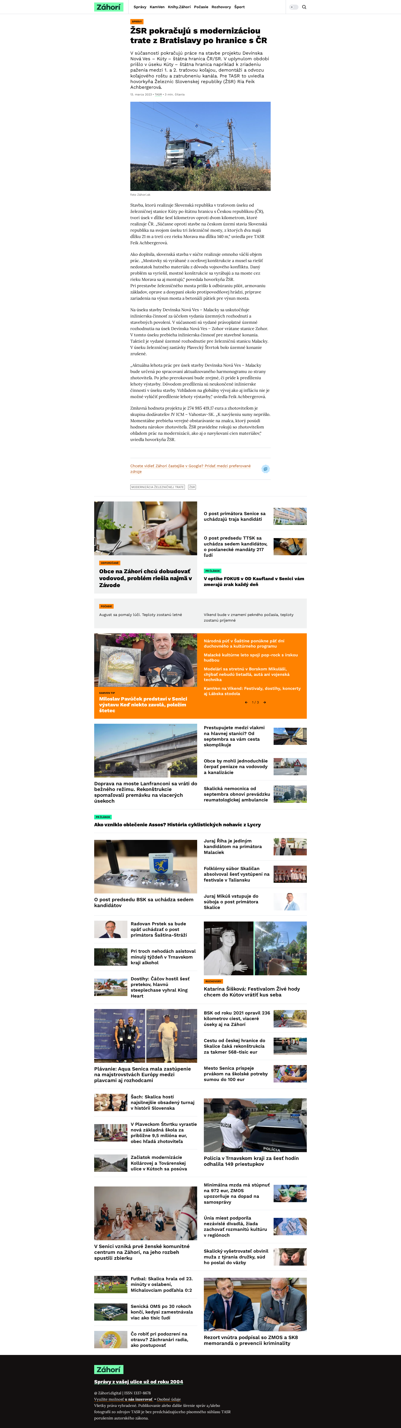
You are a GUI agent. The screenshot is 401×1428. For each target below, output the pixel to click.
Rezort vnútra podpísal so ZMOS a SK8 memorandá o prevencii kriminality (251, 1340)
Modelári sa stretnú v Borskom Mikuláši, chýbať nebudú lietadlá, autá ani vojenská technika (246, 674)
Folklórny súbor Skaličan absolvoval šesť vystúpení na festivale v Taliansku (237, 874)
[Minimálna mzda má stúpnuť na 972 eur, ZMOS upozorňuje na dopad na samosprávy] (290, 1193)
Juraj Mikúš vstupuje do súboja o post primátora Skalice (231, 901)
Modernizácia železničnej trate (157, 487)
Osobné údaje (169, 1399)
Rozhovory (221, 7)
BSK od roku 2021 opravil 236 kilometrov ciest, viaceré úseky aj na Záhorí (237, 1018)
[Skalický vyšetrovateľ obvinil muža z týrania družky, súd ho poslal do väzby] (290, 1257)
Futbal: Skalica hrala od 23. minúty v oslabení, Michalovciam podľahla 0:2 (162, 1284)
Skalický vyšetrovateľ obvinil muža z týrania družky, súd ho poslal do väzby (236, 1256)
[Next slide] (264, 702)
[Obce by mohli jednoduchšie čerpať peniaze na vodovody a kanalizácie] (290, 766)
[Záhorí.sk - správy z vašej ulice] (108, 7)
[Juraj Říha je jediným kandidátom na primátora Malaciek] (290, 846)
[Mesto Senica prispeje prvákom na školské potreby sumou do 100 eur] (290, 1073)
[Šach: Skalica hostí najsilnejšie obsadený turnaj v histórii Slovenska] (110, 1102)
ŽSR (192, 487)
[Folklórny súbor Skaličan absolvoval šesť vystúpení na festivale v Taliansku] (290, 874)
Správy (140, 7)
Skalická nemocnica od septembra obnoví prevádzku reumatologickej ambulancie (237, 794)
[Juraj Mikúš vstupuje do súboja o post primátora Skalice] (290, 901)
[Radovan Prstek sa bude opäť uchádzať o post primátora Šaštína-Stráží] (110, 929)
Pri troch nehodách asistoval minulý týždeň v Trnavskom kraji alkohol (163, 957)
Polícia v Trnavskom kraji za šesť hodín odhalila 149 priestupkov (251, 1161)
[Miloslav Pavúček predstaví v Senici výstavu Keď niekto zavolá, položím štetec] (145, 660)
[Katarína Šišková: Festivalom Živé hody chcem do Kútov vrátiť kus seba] (255, 948)
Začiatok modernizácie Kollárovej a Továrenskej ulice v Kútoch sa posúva (159, 1163)
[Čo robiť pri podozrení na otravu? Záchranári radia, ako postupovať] (110, 1339)
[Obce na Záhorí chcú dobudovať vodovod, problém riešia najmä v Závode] (145, 528)
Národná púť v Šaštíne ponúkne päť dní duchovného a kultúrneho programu (244, 643)
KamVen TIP (107, 693)
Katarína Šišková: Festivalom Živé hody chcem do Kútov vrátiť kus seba (252, 992)
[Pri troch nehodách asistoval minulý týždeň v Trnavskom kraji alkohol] (110, 957)
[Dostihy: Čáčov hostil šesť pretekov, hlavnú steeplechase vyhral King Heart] (110, 987)
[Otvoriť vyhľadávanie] (304, 7)
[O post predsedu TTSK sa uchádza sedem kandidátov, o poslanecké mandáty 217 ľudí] (290, 546)
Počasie (201, 7)
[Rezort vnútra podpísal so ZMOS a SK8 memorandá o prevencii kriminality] (255, 1305)
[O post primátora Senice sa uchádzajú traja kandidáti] (290, 516)
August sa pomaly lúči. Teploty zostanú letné (140, 614)
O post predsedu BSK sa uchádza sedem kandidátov (144, 902)
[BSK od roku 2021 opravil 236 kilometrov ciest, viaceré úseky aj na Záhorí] (290, 1018)
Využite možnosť (123, 1399)
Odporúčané (110, 563)
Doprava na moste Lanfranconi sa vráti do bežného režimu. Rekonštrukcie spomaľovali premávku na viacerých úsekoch (145, 792)
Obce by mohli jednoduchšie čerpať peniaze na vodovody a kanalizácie (236, 766)
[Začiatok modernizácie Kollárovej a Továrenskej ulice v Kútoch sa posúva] (110, 1163)
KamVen (157, 7)
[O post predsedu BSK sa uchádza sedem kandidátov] (145, 867)
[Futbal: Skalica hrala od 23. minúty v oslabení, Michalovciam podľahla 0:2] (110, 1284)
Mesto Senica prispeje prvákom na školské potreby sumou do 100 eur (236, 1074)
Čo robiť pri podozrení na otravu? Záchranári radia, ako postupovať (159, 1339)
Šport (239, 7)
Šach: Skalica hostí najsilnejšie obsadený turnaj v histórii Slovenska (162, 1102)
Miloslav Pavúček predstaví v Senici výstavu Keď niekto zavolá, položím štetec (143, 704)
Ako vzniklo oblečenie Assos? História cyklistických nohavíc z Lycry (177, 825)
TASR (158, 94)
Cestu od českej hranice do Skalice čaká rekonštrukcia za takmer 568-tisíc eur (234, 1046)
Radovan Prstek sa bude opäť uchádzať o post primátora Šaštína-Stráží (159, 929)
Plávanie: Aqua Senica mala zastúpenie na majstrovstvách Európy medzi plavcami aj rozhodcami (142, 1075)
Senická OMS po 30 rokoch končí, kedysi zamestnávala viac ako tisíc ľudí (162, 1312)
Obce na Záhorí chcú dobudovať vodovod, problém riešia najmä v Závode (145, 578)
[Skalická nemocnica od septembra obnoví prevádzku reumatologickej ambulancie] (290, 794)
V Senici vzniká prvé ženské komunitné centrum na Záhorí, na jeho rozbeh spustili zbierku (142, 1252)
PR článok (213, 570)
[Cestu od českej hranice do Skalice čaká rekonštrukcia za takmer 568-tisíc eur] (290, 1046)
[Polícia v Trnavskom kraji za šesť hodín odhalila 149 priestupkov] (255, 1125)
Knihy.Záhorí (179, 7)
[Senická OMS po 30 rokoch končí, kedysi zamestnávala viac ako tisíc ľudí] (110, 1312)
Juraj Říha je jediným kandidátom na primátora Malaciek (233, 846)
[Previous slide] (246, 702)
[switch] (293, 7)
